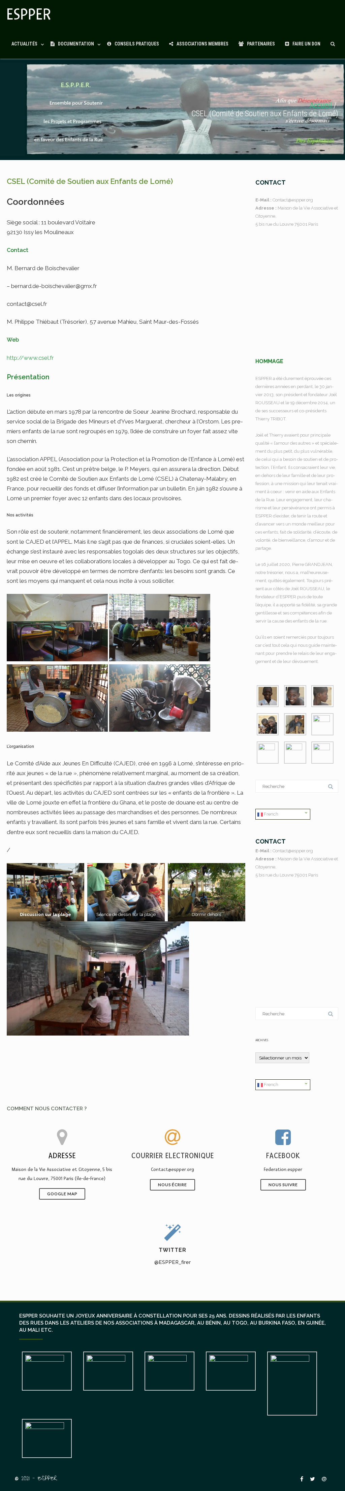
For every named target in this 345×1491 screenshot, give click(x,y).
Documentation (76, 43)
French (270, 814)
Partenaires (261, 43)
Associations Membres (202, 43)
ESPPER (29, 14)
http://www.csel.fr (30, 357)
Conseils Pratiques (137, 43)
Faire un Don (306, 43)
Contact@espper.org (293, 199)
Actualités (24, 43)
